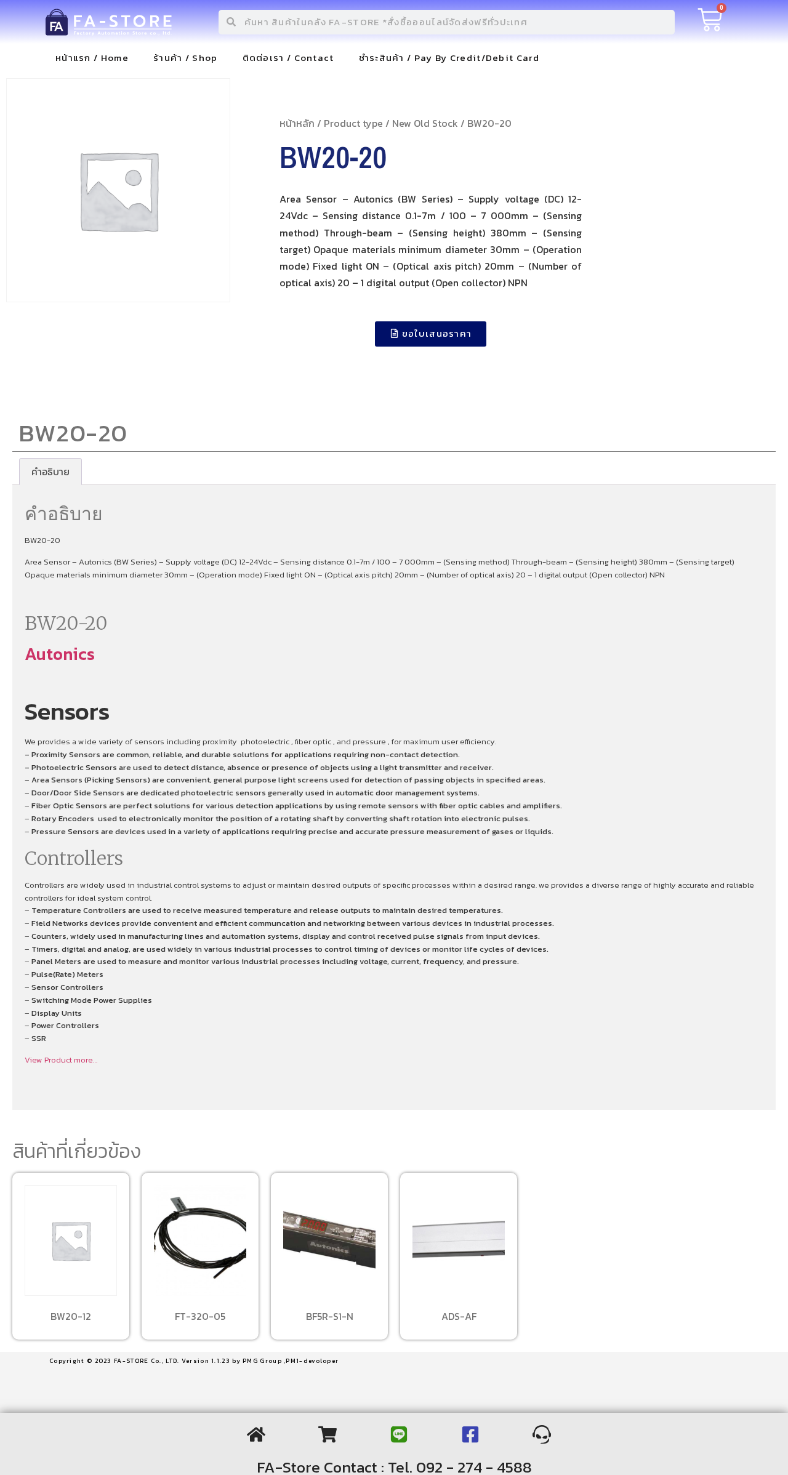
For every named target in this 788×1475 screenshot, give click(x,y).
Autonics (60, 654)
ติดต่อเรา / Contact (288, 57)
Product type (353, 123)
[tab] (50, 471)
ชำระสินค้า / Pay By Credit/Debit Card (449, 57)
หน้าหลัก (297, 123)
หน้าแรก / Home (92, 57)
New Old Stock (425, 123)
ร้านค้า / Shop (185, 57)
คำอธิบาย (50, 471)
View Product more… (61, 1060)
